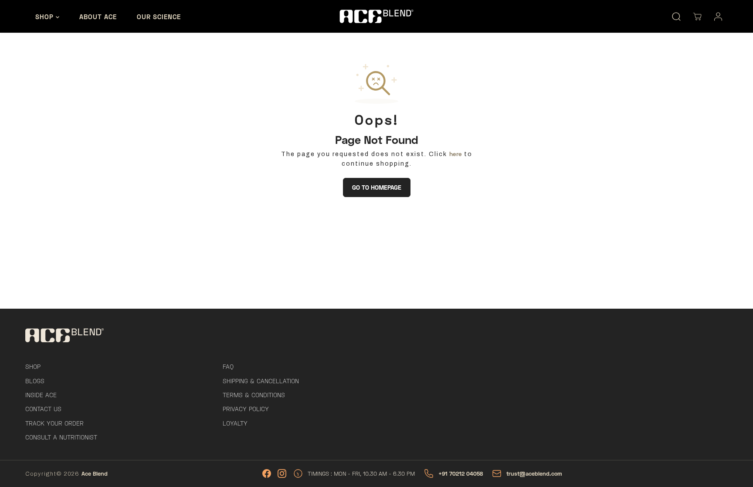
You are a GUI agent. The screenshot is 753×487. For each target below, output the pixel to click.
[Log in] (718, 16)
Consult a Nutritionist (61, 437)
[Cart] (697, 16)
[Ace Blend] (376, 16)
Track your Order (54, 423)
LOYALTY (235, 423)
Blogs (34, 381)
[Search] (676, 16)
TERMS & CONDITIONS (254, 394)
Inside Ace (41, 394)
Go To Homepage (376, 187)
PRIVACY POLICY (246, 408)
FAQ (228, 366)
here (455, 153)
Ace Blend (94, 473)
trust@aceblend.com (534, 473)
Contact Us (43, 408)
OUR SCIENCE (159, 16)
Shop (45, 16)
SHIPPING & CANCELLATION (261, 381)
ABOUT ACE (98, 16)
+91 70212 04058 (460, 473)
